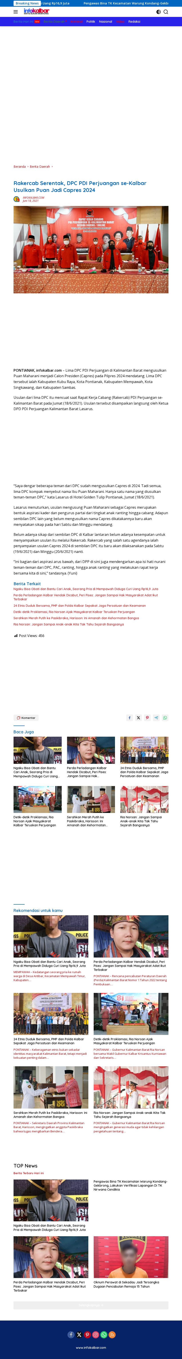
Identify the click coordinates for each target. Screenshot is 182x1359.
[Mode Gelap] (158, 12)
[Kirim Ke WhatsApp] (165, 717)
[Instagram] (95, 1335)
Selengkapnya (90, 1305)
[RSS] (112, 1335)
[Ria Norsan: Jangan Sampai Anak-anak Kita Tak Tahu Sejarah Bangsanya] (144, 799)
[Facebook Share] (129, 717)
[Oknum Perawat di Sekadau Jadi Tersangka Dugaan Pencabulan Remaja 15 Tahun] (131, 1257)
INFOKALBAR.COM (33, 198)
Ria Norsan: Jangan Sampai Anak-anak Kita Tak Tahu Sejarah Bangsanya (69, 624)
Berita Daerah (23, 176)
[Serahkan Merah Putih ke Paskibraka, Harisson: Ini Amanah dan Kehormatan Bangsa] (91, 799)
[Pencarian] (165, 12)
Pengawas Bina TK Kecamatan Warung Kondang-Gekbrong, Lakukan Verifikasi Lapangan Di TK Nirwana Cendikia (131, 1186)
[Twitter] (79, 1335)
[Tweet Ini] (138, 717)
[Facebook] (71, 1335)
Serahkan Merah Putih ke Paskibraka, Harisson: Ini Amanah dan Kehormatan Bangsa (76, 618)
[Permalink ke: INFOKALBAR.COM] (17, 199)
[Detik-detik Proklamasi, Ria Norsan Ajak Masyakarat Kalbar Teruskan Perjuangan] (38, 799)
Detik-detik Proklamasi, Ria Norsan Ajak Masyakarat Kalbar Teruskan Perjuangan (74, 612)
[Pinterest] (87, 1335)
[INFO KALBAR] (36, 12)
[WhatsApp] (103, 1335)
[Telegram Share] (156, 717)
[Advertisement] (91, 59)
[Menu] (17, 12)
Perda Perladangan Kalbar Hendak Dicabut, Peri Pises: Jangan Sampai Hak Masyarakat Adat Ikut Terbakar (86, 597)
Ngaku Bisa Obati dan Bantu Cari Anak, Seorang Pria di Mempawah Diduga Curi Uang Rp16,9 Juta (86, 589)
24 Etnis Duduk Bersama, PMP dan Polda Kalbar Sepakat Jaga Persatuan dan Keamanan (80, 606)
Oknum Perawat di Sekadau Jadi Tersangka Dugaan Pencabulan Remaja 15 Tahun (126, 1284)
